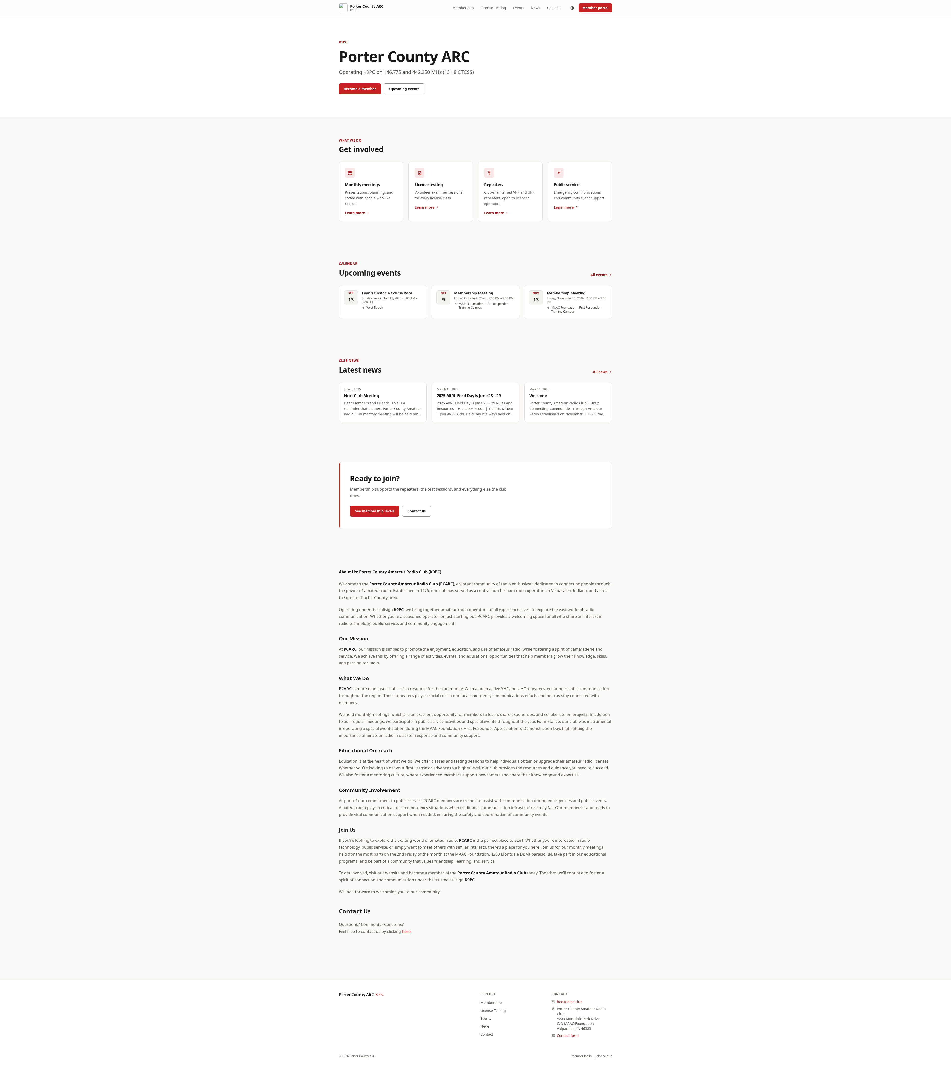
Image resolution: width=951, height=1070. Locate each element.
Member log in (582, 1056)
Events (518, 7)
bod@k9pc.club (569, 1001)
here (406, 931)
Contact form (568, 1035)
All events (598, 274)
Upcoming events (404, 88)
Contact (553, 7)
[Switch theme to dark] (572, 7)
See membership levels (374, 511)
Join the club (604, 1056)
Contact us (416, 511)
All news (600, 371)
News (535, 7)
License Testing (493, 7)
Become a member (360, 88)
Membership (463, 7)
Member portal (595, 7)
